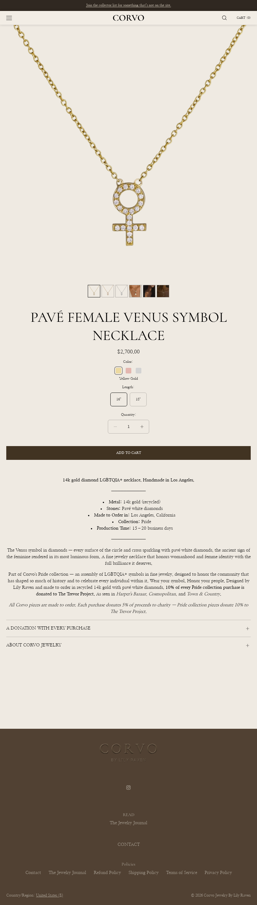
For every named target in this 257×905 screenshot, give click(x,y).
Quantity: (128, 414)
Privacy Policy (218, 873)
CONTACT (129, 844)
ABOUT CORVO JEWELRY (33, 645)
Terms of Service (181, 873)
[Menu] (14, 18)
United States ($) (49, 895)
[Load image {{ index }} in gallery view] (94, 291)
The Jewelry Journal (128, 823)
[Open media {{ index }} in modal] (128, 153)
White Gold (138, 370)
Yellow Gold (118, 370)
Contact (33, 873)
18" (138, 399)
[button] (224, 18)
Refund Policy (107, 873)
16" (118, 399)
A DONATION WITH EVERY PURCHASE (48, 628)
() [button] (244, 17)
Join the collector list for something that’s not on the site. (128, 5)
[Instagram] (128, 791)
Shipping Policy (143, 873)
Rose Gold (128, 370)
